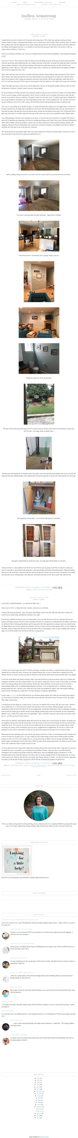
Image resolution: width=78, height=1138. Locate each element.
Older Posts (6, 775)
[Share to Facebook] (59, 588)
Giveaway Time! (16, 987)
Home (14, 2)
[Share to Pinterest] (61, 588)
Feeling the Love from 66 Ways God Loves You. (20, 919)
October (39, 1093)
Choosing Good (16, 765)
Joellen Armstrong (39, 15)
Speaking (62, 2)
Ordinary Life (53, 765)
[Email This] (54, 588)
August (39, 1096)
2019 (38, 1085)
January (39, 1113)
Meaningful (42, 765)
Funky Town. (39, 599)
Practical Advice (67, 765)
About (25, 2)
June (39, 1100)
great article (13, 695)
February (39, 1107)
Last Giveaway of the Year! (21, 929)
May (39, 1102)
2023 (38, 1078)
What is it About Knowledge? (21, 972)
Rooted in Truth (39, 766)
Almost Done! (39, 36)
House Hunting (38, 589)
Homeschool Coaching (43, 2)
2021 (38, 1080)
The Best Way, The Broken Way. (22, 943)
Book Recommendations (26, 4)
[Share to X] (57, 588)
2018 (38, 1087)
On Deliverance (16, 1020)
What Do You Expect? (18, 958)
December (39, 1091)
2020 (38, 1083)
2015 (38, 1118)
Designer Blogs (44, 1137)
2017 (38, 1089)
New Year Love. (8, 1011)
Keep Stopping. (8, 1001)
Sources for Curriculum (51, 4)
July (39, 1098)
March (39, 1104)
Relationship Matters (18, 1034)
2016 (38, 1115)
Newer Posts (71, 775)
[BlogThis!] (56, 588)
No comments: (47, 587)
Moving (49, 589)
